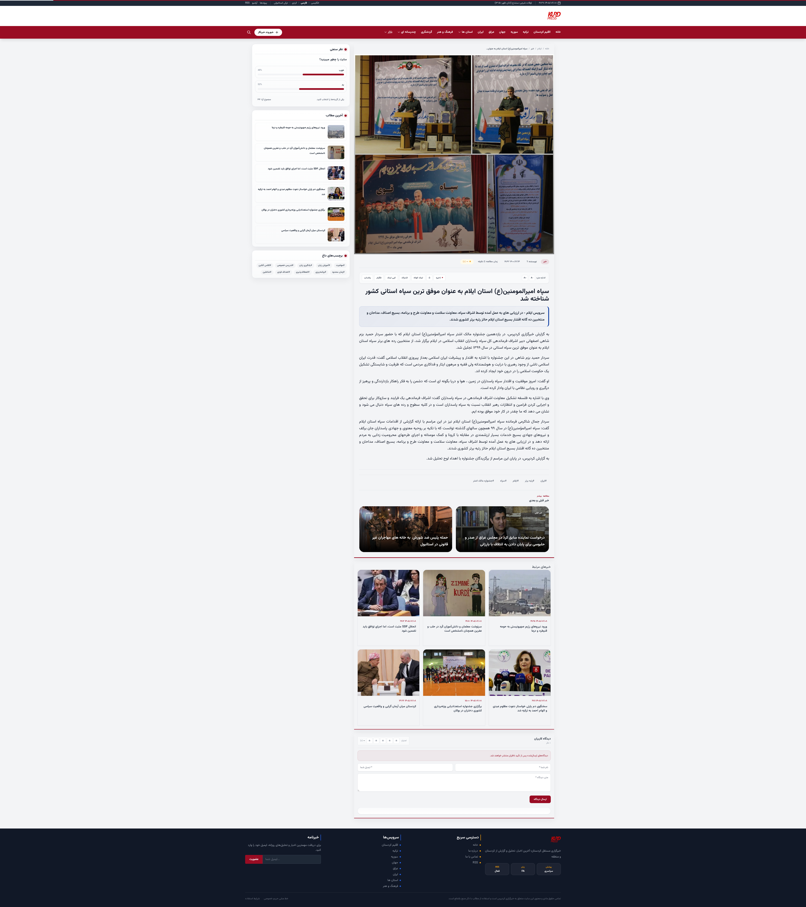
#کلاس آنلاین (265, 265)
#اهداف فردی (283, 272)
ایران (395, 874)
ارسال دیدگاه (540, 799)
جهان (395, 863)
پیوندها (263, 3)
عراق (395, 868)
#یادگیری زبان (305, 265)
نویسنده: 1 (532, 261)
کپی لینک (391, 277)
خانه (558, 32)
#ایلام (516, 481)
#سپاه (503, 481)
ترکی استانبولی (281, 3)
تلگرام (379, 277)
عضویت (253, 859)
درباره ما (473, 851)
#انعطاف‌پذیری (303, 272)
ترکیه (395, 851)
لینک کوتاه (418, 277)
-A (532, 277)
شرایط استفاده (252, 898)
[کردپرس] (554, 16)
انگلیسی (315, 3)
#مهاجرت (340, 265)
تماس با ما (471, 857)
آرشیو (254, 3)
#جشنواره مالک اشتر (483, 481)
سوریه (394, 857)
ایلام (539, 49)
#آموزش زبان (324, 265)
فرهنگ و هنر (390, 886)
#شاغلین (267, 272)
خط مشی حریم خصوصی (276, 898)
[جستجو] (249, 32)
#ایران (543, 481)
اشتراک (405, 277)
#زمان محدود (338, 272)
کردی (294, 3)
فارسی (304, 3)
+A (525, 277)
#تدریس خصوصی (285, 265)
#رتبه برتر (529, 481)
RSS (247, 3)
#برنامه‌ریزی (320, 272)
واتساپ (367, 277)
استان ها (392, 880)
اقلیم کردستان (390, 845)
